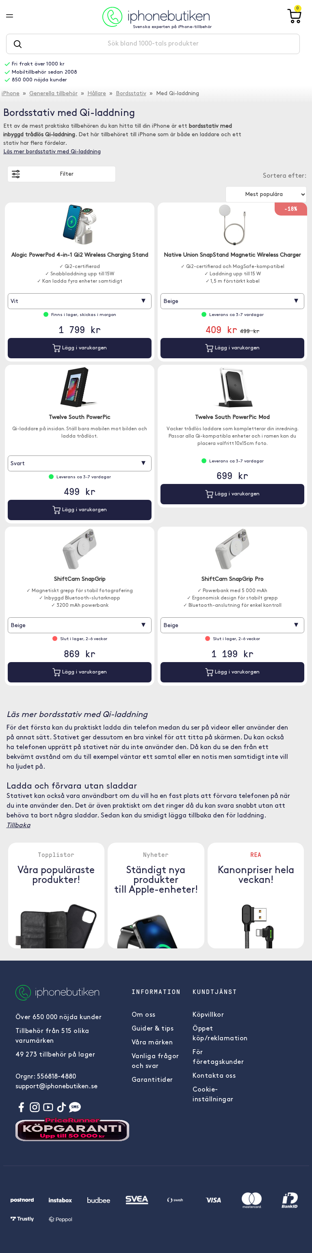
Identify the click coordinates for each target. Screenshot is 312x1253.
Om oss (144, 1015)
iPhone (11, 94)
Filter (67, 174)
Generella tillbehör (53, 94)
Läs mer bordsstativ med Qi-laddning (52, 152)
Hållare (96, 94)
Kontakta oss (214, 1076)
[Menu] (16, 16)
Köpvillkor (208, 1015)
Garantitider (152, 1080)
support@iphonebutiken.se (56, 1086)
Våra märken (152, 1042)
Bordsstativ (131, 94)
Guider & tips (153, 1029)
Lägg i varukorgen (84, 348)
